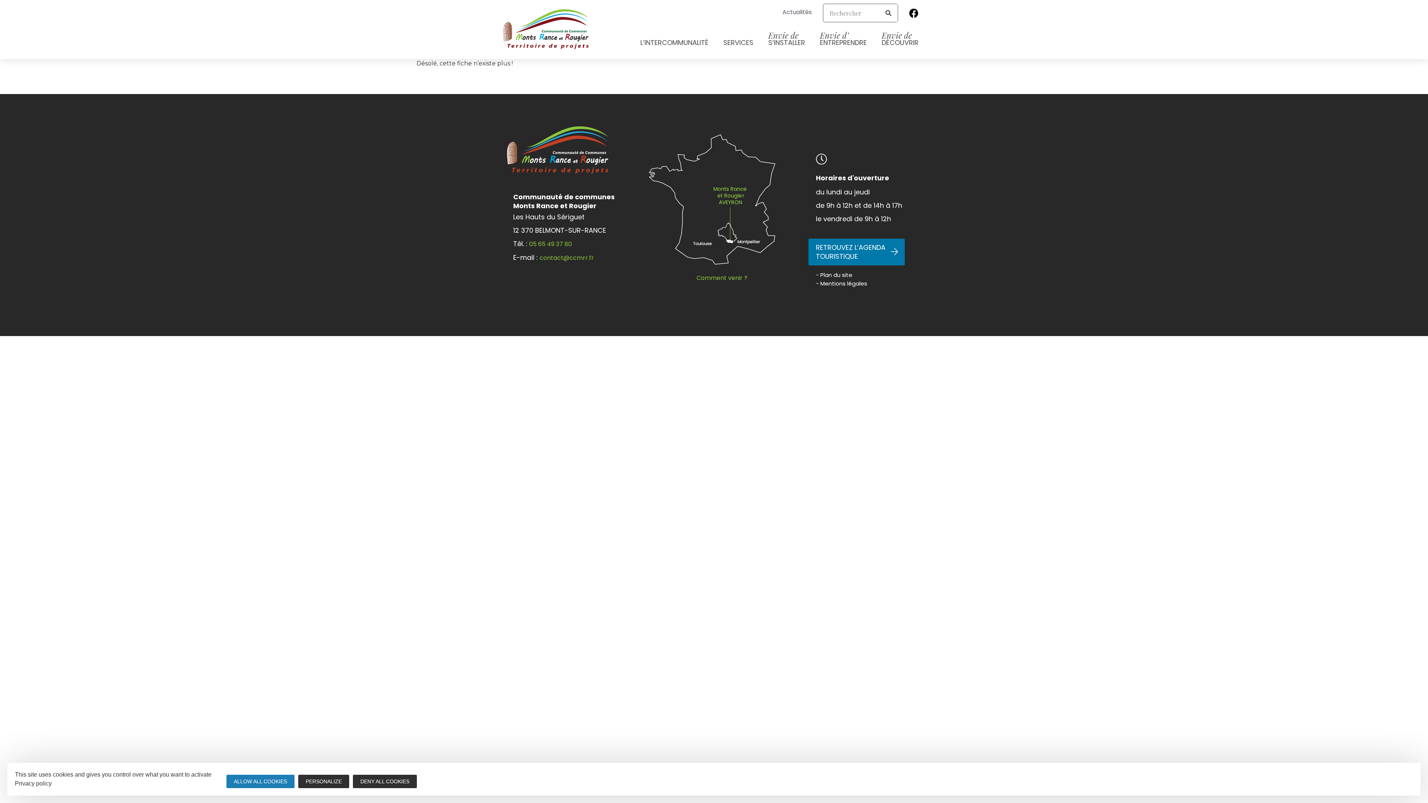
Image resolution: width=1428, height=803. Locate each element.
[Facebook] (914, 13)
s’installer (786, 38)
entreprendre (843, 38)
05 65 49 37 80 (550, 244)
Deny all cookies (384, 781)
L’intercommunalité (674, 42)
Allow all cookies (260, 781)
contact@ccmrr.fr (567, 258)
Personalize (324, 781)
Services (738, 42)
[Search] (888, 13)
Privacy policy (33, 783)
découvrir (900, 38)
